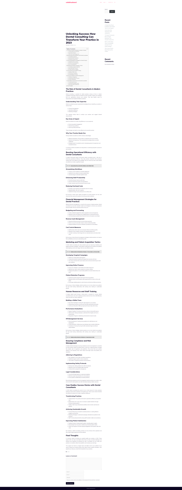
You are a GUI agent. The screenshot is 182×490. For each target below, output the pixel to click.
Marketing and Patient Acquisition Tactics (75, 65)
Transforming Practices (73, 82)
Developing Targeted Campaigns (74, 66)
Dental (68, 451)
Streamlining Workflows (73, 56)
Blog (104, 2)
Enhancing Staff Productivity (73, 57)
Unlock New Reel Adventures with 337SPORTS (108, 32)
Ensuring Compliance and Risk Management (75, 75)
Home (101, 2)
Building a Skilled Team (73, 71)
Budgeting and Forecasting (73, 61)
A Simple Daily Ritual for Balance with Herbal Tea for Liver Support (110, 27)
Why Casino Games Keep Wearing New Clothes (109, 50)
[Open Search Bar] (115, 2)
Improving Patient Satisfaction (74, 84)
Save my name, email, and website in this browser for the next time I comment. (83, 480)
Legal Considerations (72, 79)
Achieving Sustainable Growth (74, 83)
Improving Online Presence (73, 68)
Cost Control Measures (73, 64)
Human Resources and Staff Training (74, 70)
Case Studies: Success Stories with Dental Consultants (77, 80)
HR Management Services (73, 74)
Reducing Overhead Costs (73, 59)
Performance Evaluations (73, 73)
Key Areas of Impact (72, 52)
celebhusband (71, 2)
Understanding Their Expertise (74, 51)
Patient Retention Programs (73, 69)
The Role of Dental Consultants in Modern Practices (76, 50)
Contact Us (110, 2)
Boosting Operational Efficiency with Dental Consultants (77, 55)
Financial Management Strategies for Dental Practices (77, 60)
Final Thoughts (70, 85)
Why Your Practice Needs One (74, 54)
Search (106, 9)
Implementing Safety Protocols (74, 78)
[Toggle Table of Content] (87, 49)
